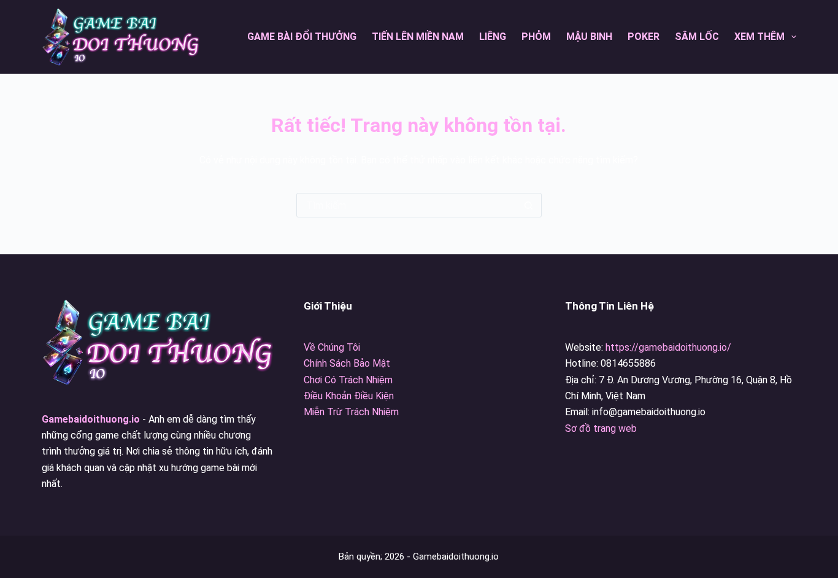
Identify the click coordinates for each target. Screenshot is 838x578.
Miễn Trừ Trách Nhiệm (351, 412)
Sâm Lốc (697, 36)
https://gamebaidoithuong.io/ (668, 347)
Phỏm (536, 36)
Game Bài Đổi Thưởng (301, 36)
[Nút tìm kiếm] (529, 205)
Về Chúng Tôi (332, 347)
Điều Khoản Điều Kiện (349, 396)
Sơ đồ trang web (601, 428)
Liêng (492, 36)
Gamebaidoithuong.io (91, 419)
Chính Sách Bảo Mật (347, 363)
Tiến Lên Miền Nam (418, 36)
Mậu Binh (589, 36)
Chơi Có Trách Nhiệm (348, 380)
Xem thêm (759, 36)
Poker (643, 36)
